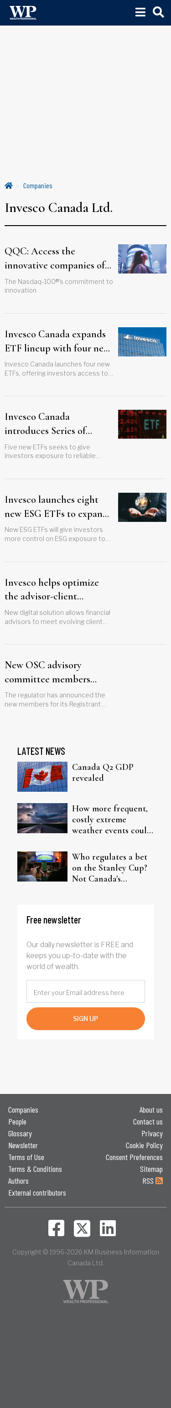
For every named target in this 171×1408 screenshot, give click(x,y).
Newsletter (23, 1145)
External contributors (37, 1192)
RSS (148, 1181)
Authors (18, 1181)
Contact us (148, 1121)
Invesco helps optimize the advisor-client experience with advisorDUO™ (52, 590)
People (17, 1121)
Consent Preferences (134, 1157)
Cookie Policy (144, 1145)
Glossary (20, 1133)
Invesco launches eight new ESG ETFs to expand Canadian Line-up (56, 507)
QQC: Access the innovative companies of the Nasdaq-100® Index (55, 259)
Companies (37, 185)
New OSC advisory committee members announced (47, 672)
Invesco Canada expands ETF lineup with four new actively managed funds (57, 342)
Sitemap (151, 1169)
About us (151, 1109)
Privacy (152, 1133)
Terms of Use (26, 1157)
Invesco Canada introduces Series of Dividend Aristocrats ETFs (48, 424)
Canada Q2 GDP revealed (103, 773)
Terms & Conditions (35, 1169)
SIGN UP (85, 1018)
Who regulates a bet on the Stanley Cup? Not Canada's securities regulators (110, 867)
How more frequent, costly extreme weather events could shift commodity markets (112, 819)
